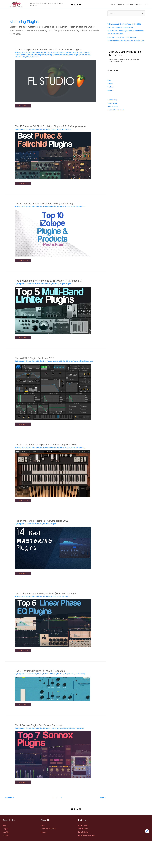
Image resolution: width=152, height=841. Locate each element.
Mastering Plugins (40, 55)
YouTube (110, 87)
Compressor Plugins (44, 284)
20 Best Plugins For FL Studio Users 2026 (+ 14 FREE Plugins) (48, 49)
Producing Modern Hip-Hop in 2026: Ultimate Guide (125, 40)
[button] (114, 4)
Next (103, 798)
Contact (110, 90)
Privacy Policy (112, 100)
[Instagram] (74, 4)
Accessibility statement (115, 110)
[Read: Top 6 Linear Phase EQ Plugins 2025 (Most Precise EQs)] (53, 623)
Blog (109, 80)
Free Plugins (77, 52)
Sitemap (43, 832)
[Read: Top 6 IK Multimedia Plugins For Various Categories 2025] (52, 473)
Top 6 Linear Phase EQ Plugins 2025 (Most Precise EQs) (45, 593)
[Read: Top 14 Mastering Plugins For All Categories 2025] (53, 548)
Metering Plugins (72, 361)
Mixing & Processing (54, 55)
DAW (48, 52)
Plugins (87, 55)
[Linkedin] (77, 4)
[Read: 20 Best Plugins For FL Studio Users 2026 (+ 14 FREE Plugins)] (55, 81)
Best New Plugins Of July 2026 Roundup (121, 37)
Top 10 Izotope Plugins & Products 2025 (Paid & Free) (44, 203)
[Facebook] (72, 4)
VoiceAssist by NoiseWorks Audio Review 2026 (124, 24)
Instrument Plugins (49, 206)
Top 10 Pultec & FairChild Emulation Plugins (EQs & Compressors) (50, 126)
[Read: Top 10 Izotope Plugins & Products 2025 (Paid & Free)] (53, 233)
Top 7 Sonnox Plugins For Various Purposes (38, 725)
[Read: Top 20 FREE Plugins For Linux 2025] (53, 392)
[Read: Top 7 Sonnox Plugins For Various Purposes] (53, 754)
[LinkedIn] (114, 70)
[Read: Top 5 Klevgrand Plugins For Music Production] (52, 689)
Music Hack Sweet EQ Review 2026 (120, 27)
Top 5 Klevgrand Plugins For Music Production (40, 671)
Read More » (23, 105)
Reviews (35, 57)
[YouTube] (80, 4)
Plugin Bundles (67, 55)
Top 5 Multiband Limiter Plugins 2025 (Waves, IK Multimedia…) (48, 280)
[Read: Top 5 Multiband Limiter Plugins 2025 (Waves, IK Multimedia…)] (53, 310)
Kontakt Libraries (27, 55)
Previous (9, 798)
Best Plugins (41, 52)
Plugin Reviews (79, 55)
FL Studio (54, 52)
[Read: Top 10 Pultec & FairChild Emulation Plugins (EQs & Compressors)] (53, 156)
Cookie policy (112, 103)
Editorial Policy (112, 106)
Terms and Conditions (48, 829)
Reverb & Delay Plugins (23, 57)
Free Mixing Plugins (65, 52)
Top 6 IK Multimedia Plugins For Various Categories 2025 (46, 444)
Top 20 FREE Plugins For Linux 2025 (34, 358)
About (43, 825)
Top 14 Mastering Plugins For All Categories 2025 (41, 520)
